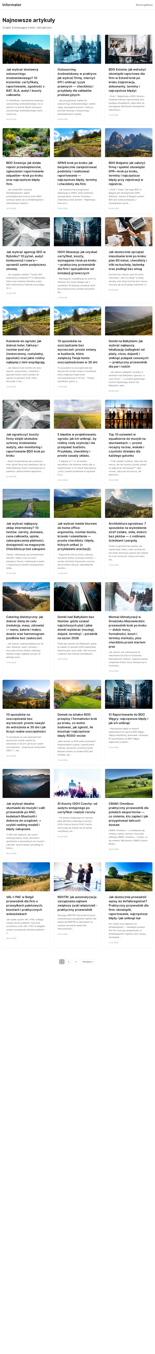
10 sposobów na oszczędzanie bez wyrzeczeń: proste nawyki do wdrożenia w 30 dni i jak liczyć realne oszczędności (26, 723)
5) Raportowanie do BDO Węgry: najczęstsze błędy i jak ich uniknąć (128, 719)
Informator (11, 5)
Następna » (88, 961)
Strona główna (144, 4)
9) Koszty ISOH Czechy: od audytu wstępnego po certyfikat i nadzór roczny (77, 808)
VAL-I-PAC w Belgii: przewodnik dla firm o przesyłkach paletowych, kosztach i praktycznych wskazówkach (24, 905)
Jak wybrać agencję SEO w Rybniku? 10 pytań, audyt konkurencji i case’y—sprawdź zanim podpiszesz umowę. (26, 260)
